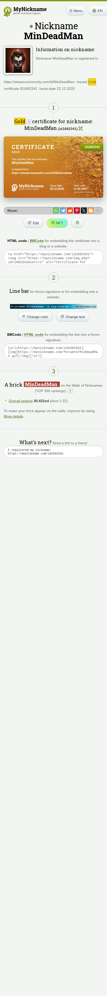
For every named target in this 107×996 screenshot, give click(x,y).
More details (13, 416)
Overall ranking (21, 401)
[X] (84, 211)
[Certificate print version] (77, 223)
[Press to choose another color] (53, 306)
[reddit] (70, 211)
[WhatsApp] (56, 211)
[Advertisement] (53, 527)
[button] (97, 10)
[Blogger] (91, 211)
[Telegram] (63, 211)
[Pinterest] (77, 211)
